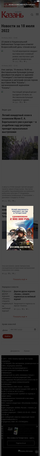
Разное (27, 351)
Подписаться (21, 443)
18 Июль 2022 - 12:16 (9, 66)
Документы (15, 351)
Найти (7, 336)
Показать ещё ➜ (20, 279)
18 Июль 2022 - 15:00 (9, 38)
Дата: (5, 330)
